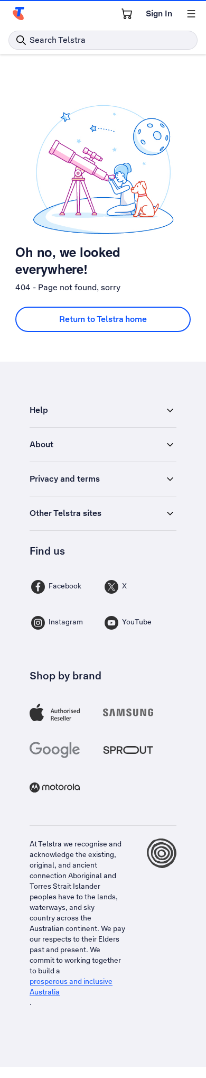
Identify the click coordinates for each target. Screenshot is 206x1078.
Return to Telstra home (103, 319)
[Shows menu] (191, 13)
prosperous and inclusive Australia (71, 986)
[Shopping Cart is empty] (126, 13)
